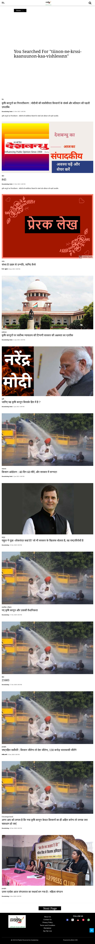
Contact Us (47, 919)
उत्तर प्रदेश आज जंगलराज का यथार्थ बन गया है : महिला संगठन (32, 892)
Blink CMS (74, 940)
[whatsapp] (88, 920)
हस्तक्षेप (4, 747)
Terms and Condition (47, 925)
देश (3, 99)
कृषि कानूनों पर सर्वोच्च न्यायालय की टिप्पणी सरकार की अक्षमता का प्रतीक (37, 335)
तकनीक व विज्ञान (6, 607)
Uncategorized (7, 817)
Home (18, 10)
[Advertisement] (47, 30)
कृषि (3, 399)
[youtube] (78, 920)
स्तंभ (3, 261)
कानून (3, 537)
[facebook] (67, 920)
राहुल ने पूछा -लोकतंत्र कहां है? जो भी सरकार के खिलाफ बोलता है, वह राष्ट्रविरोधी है (42, 540)
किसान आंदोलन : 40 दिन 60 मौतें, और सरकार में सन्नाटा (29, 472)
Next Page (50, 908)
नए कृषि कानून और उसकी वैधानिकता (20, 610)
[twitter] (73, 920)
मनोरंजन (4, 332)
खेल (3, 176)
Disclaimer (47, 928)
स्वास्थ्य (4, 469)
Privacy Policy (48, 922)
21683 (5, 680)
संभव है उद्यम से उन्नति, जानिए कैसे (19, 264)
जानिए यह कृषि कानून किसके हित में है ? (21, 402)
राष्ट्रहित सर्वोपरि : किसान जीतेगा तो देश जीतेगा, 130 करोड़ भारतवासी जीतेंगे (39, 750)
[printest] (83, 920)
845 (4, 179)
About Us (47, 917)
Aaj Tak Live (47, 931)
